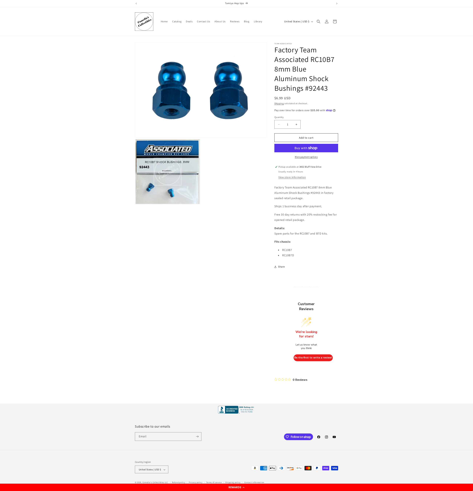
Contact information (254, 482)
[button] (236, 487)
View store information (292, 177)
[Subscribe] (197, 436)
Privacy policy (196, 482)
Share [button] (281, 266)
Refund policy (178, 482)
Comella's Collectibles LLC (155, 482)
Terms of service (214, 482)
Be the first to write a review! (313, 357)
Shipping (279, 103)
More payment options (306, 156)
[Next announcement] (337, 3)
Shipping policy (233, 482)
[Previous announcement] (136, 3)
